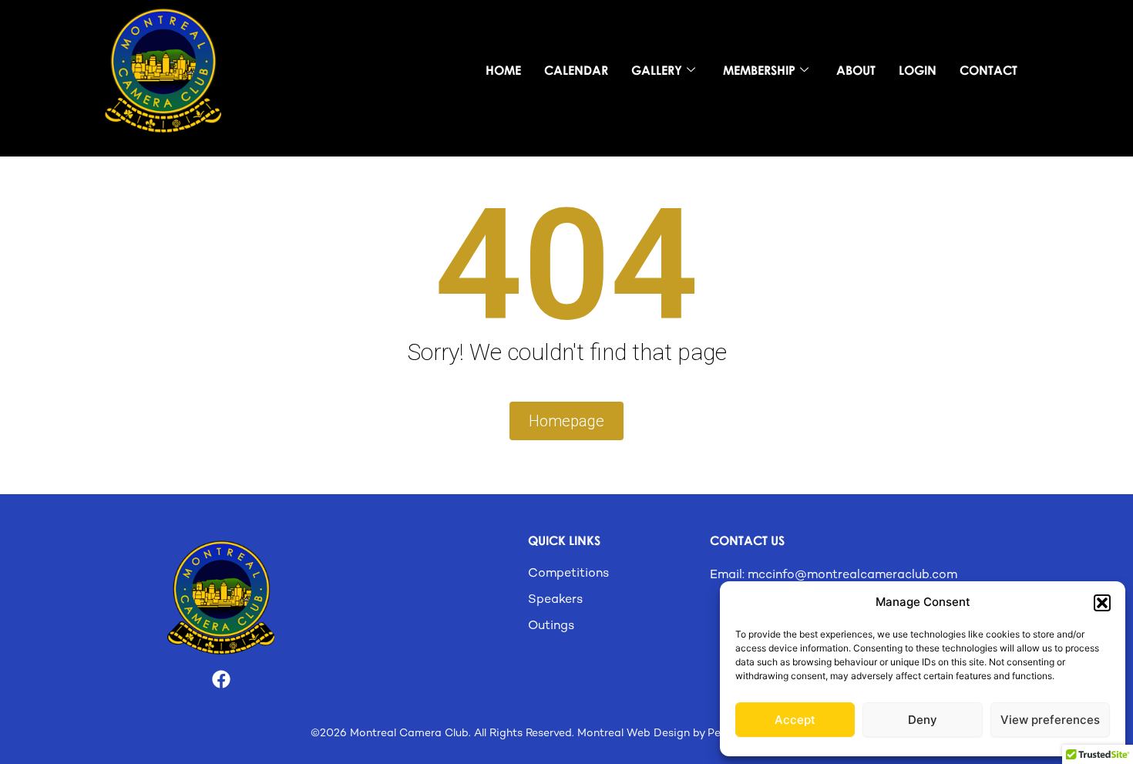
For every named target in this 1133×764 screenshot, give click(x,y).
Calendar (576, 70)
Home (503, 70)
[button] (1102, 603)
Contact (988, 70)
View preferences (1050, 719)
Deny (922, 719)
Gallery (656, 70)
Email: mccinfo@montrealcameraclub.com (833, 575)
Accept (795, 719)
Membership (759, 70)
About (856, 70)
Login (917, 70)
